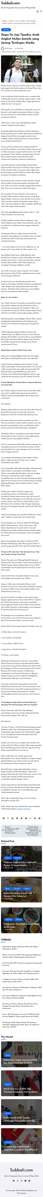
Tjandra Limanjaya (23, 809)
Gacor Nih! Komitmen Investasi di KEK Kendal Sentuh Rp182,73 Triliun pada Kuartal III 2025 (20, 1015)
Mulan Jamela (36, 52)
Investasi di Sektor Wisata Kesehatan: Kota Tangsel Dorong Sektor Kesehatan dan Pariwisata (19, 1006)
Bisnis (7, 888)
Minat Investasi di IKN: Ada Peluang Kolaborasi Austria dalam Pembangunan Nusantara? (21, 956)
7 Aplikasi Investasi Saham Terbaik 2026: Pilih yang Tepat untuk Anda (20, 981)
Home (4, 21)
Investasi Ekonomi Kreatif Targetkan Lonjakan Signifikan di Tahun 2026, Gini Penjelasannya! (21, 972)
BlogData (31, 1190)
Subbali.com (10, 3)
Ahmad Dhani (7, 52)
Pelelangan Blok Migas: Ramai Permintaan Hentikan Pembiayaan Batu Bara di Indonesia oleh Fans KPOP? (20, 1025)
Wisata (27, 888)
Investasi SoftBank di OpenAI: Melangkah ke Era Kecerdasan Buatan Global (22, 997)
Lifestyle (6, 29)
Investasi (8, 1142)
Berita (8, 858)
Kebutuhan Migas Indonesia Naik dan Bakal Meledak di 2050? (20, 948)
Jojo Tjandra (18, 52)
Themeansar (21, 1193)
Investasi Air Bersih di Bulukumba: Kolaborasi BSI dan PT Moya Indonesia (22, 989)
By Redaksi (8, 48)
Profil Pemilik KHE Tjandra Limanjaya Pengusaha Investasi (22, 964)
